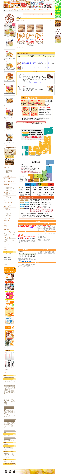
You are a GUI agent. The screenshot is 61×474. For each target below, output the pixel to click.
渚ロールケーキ (7, 218)
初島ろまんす (6, 206)
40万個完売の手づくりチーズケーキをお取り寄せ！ (41, 0)
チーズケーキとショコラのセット (9, 182)
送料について (6, 375)
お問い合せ (34, 9)
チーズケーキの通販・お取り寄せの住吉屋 (18, 0)
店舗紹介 (5, 442)
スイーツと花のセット (9, 197)
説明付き (18, 20)
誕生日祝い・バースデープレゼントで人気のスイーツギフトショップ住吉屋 (9, 456)
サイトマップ (47, 9)
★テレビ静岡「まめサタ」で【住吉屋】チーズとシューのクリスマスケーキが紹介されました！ (10, 420)
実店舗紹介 (6, 444)
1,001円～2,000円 (7, 257)
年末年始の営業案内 (7, 435)
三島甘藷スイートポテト (8, 199)
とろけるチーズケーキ (8, 176)
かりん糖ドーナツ (7, 223)
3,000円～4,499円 (9, 173)
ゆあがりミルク (8, 210)
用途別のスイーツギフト (8, 451)
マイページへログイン (21, 9)
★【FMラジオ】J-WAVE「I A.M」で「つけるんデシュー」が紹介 (9, 401)
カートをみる (14, 9)
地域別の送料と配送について (9, 377)
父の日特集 (6, 192)
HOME (18, 17)
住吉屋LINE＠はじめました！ (9, 461)
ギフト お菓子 (6, 167)
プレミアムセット (8, 213)
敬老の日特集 (6, 184)
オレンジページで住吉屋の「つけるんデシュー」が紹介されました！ (9, 426)
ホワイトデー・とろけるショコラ (10, 241)
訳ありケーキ (6, 229)
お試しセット (6, 220)
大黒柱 (6, 194)
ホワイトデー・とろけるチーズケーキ (10, 239)
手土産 (9, 10)
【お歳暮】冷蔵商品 (8, 170)
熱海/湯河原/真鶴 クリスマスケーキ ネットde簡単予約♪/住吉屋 (9, 448)
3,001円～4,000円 (7, 261)
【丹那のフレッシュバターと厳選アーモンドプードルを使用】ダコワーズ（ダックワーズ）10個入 (30, 35)
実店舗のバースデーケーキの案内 (10, 464)
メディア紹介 (9, 290)
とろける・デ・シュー (8, 202)
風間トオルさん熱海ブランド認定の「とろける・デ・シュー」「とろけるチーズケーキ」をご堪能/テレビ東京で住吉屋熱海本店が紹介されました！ (10, 387)
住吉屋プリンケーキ (7, 249)
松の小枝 (5, 200)
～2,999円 (7, 172)
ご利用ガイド (29, 9)
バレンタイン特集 (7, 231)
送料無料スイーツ (7, 179)
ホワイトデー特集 (7, 237)
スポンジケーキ (7, 247)
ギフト (12, 10)
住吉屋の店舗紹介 (9, 346)
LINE (5, 459)
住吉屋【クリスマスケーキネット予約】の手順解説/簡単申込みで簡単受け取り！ (10, 438)
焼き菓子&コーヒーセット (9, 193)
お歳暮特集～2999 (8, 187)
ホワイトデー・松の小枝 (9, 242)
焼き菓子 (5, 225)
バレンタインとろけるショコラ (10, 233)
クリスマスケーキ (7, 244)
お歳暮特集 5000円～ (9, 190)
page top (54, 50)
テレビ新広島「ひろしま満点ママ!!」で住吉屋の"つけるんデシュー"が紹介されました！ (9, 423)
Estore (43, 471)
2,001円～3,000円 (7, 259)
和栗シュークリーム (8, 205)
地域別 (21, 225)
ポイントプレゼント (9, 280)
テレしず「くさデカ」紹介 (9, 399)
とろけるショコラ (7, 178)
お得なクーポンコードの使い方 (9, 440)
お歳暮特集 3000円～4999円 (9, 189)
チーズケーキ (16, 10)
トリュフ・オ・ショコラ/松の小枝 (9, 235)
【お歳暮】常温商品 (8, 171)
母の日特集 (6, 196)
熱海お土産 (6, 208)
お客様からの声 (41, 9)
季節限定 (5, 222)
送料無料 (5, 264)
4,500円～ (7, 175)
